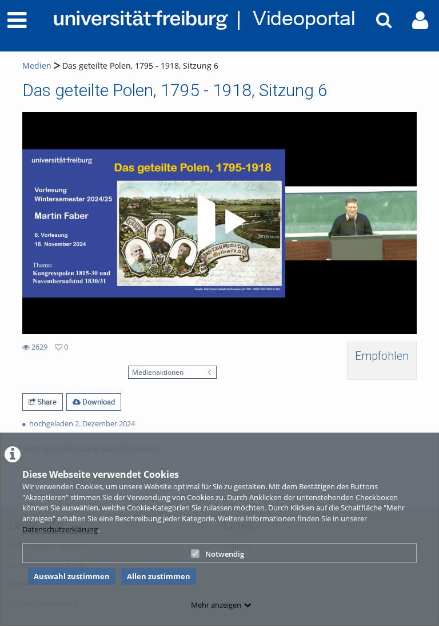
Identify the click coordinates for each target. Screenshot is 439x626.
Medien (36, 65)
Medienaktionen (157, 372)
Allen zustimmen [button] (158, 576)
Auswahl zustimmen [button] (72, 576)
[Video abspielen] (219, 223)
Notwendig (224, 554)
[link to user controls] (420, 20)
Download (98, 402)
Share (46, 402)
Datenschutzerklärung (60, 529)
